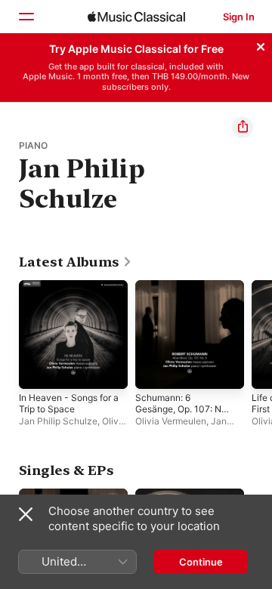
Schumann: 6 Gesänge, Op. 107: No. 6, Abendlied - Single (182, 414)
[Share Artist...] (242, 127)
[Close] (260, 44)
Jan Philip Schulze (58, 421)
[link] (75, 262)
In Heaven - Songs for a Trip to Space (69, 403)
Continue (201, 562)
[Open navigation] (25, 16)
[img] (136, 16)
